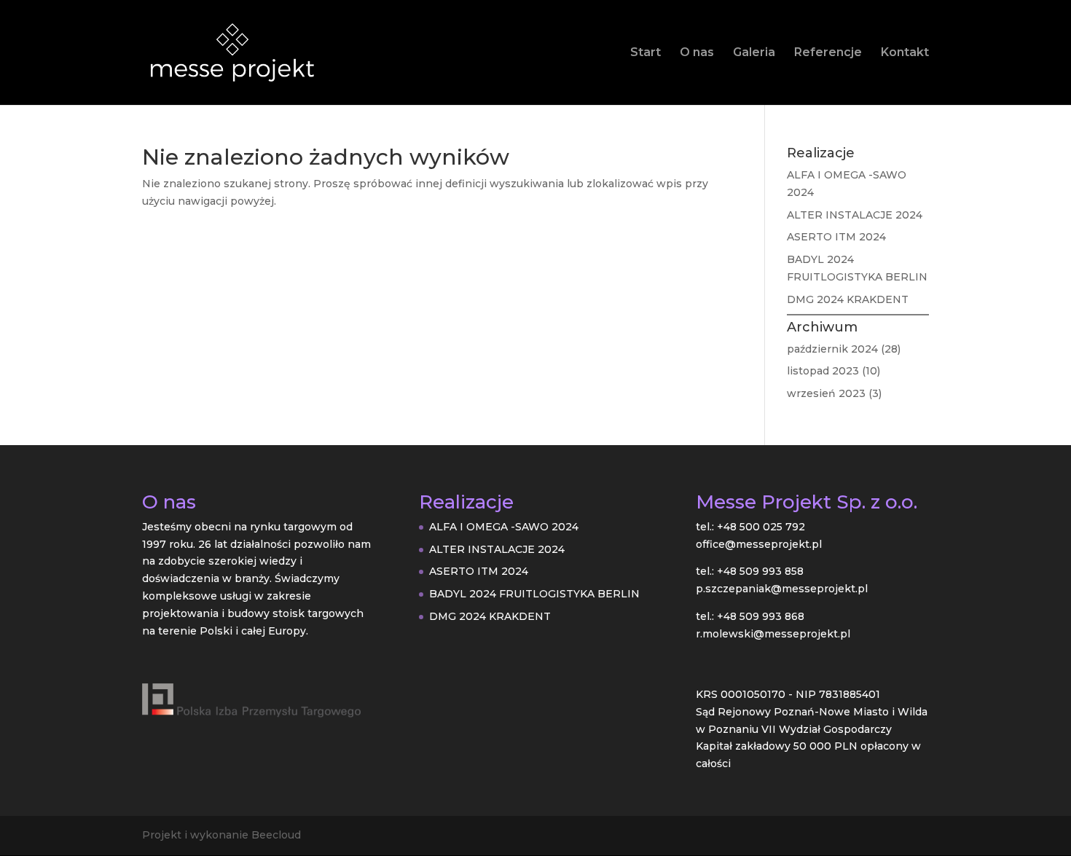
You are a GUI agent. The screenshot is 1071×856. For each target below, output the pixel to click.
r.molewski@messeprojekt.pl (773, 633)
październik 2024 (832, 349)
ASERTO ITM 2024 (836, 236)
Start (645, 53)
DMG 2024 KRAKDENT (848, 299)
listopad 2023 (823, 370)
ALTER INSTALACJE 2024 (854, 214)
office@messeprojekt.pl (759, 544)
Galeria (754, 53)
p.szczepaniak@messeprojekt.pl (782, 588)
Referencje (828, 53)
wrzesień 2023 (826, 393)
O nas (697, 53)
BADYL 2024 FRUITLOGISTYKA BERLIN (534, 593)
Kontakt (905, 53)
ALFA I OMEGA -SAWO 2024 (503, 526)
